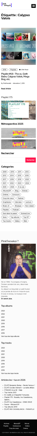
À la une (21, 187)
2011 (19, 172)
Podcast (16, 210)
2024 (27, 183)
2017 (4, 179)
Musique (18, 206)
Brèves (25, 191)
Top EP (26, 217)
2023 (19, 183)
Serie (5, 217)
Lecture (28, 202)
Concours (16, 194)
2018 (12, 179)
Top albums (14, 217)
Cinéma (5, 194)
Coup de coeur (8, 198)
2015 (19, 176)
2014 (12, 176)
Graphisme (7, 202)
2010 (12, 172)
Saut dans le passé (10, 213)
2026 (12, 187)
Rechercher (7, 153)
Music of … (7, 206)
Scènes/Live (25, 213)
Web (25, 221)
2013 (4, 176)
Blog (16, 191)
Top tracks (7, 221)
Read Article (6, 89)
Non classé (29, 206)
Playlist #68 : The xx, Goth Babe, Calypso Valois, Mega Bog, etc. (15, 76)
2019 (19, 179)
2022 (12, 183)
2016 (4, 70)
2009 (5, 172)
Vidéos (17, 221)
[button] (33, 6)
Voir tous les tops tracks (10, 373)
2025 (4, 187)
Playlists (13, 70)
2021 (4, 183)
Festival (20, 198)
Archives (6, 423)
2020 (27, 179)
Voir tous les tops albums (10, 336)
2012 (27, 172)
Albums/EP (7, 191)
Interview (18, 202)
